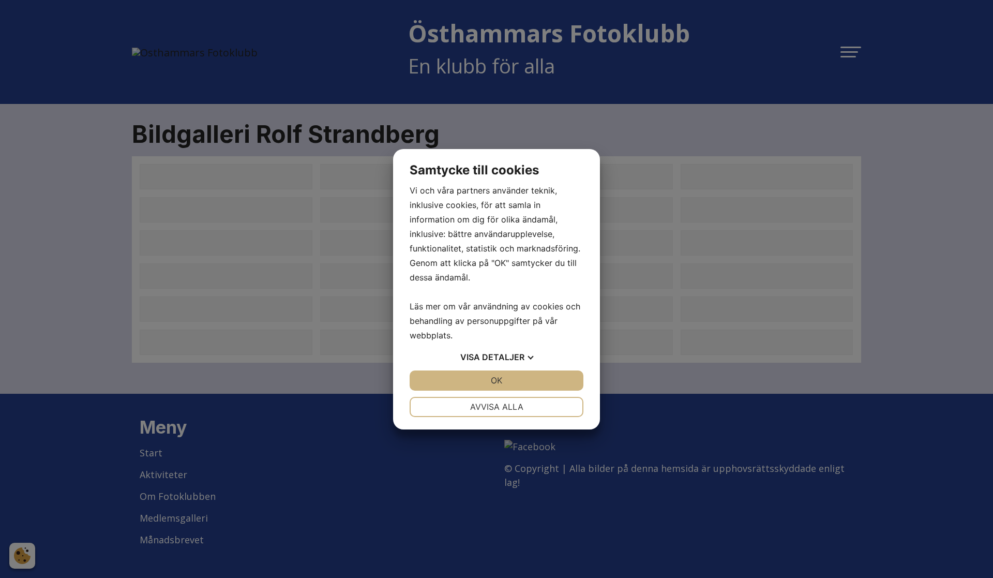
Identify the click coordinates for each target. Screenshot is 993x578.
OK (496, 380)
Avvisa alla (496, 407)
